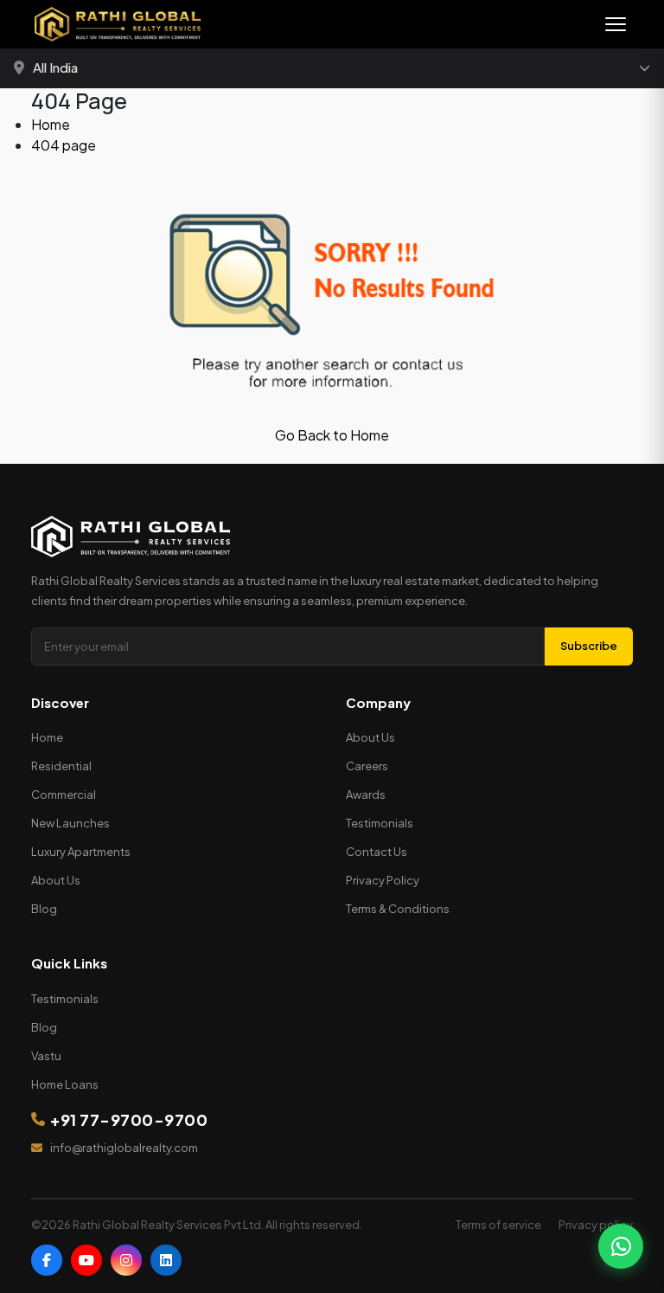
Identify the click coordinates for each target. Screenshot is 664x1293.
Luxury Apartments (81, 852)
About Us (55, 880)
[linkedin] (166, 1260)
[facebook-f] (46, 1260)
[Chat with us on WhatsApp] (620, 1246)
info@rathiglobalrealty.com (124, 1148)
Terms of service (498, 1225)
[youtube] (86, 1260)
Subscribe (588, 646)
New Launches (70, 823)
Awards (366, 794)
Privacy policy (596, 1225)
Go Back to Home (332, 435)
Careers (367, 766)
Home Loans (65, 1084)
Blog (44, 909)
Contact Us (376, 852)
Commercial (63, 794)
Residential (61, 766)
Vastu (46, 1056)
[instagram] (126, 1260)
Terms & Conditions (398, 909)
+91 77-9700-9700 (129, 1119)
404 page (63, 145)
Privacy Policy (382, 880)
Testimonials (379, 823)
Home (50, 124)
